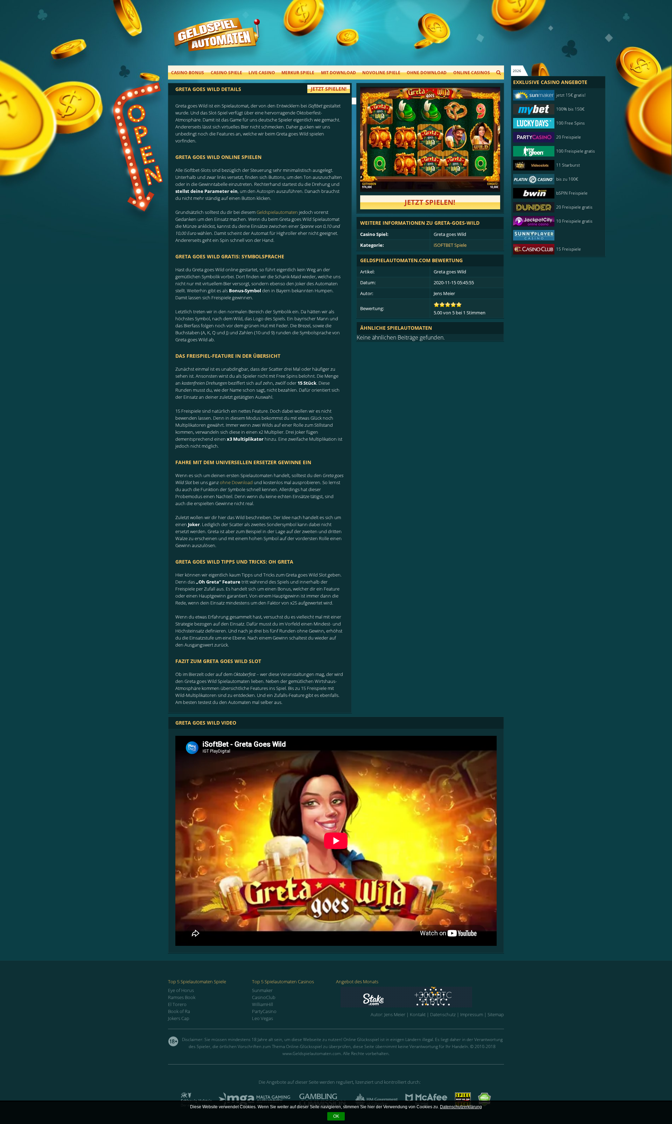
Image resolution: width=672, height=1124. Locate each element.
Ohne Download (427, 73)
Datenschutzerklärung (461, 1106)
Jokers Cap (178, 1018)
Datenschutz (443, 1014)
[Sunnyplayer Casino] (554, 235)
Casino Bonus (187, 73)
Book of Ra (179, 1011)
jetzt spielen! (328, 88)
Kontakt (418, 1014)
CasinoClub (263, 997)
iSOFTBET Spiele (450, 245)
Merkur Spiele (297, 73)
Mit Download (338, 73)
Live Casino (261, 73)
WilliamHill (262, 1004)
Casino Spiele (226, 73)
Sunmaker (262, 990)
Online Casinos (471, 73)
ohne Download (236, 482)
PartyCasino (264, 1011)
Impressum (471, 1014)
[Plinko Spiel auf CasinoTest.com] (422, 997)
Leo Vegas (262, 1018)
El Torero (177, 1004)
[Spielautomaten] (216, 41)
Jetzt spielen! (430, 202)
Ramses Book (181, 997)
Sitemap (496, 1014)
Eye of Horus (181, 990)
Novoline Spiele (381, 73)
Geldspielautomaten (277, 212)
